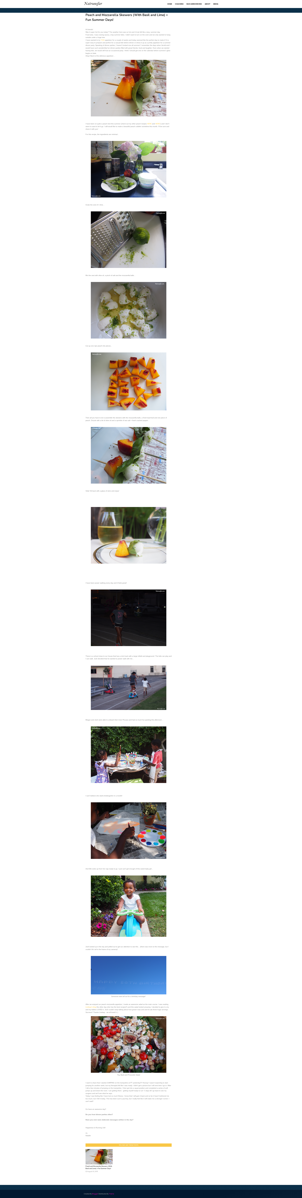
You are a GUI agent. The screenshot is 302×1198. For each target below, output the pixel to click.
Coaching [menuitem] (179, 4)
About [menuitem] (207, 4)
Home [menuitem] (169, 4)
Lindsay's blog (91, 1007)
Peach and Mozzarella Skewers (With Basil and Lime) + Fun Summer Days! (99, 1167)
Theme (111, 1194)
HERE (149, 124)
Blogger (95, 1194)
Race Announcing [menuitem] (194, 4)
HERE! (157, 124)
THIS (103, 40)
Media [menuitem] (215, 4)
